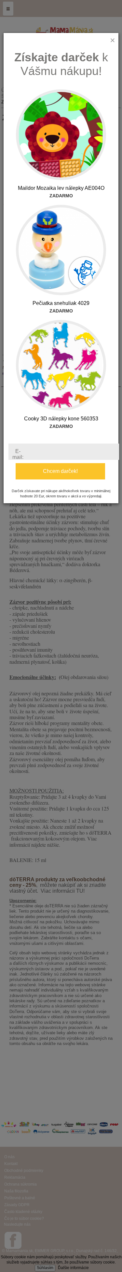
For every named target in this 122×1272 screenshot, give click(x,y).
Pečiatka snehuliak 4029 (61, 303)
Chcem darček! (60, 471)
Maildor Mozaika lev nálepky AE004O (61, 188)
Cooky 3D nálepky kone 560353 (61, 418)
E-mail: (17, 454)
